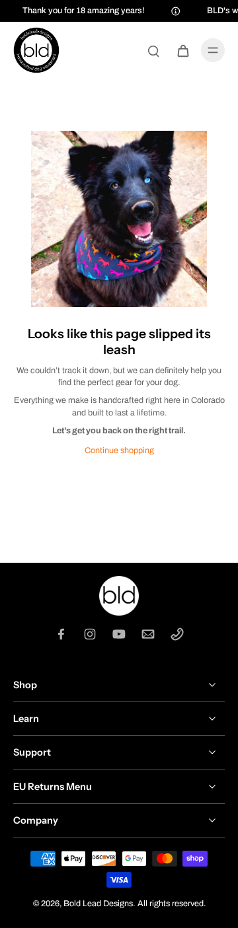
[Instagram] (89, 634)
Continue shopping (119, 450)
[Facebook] (60, 634)
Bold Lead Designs (98, 903)
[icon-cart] (182, 50)
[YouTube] (119, 634)
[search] (153, 50)
